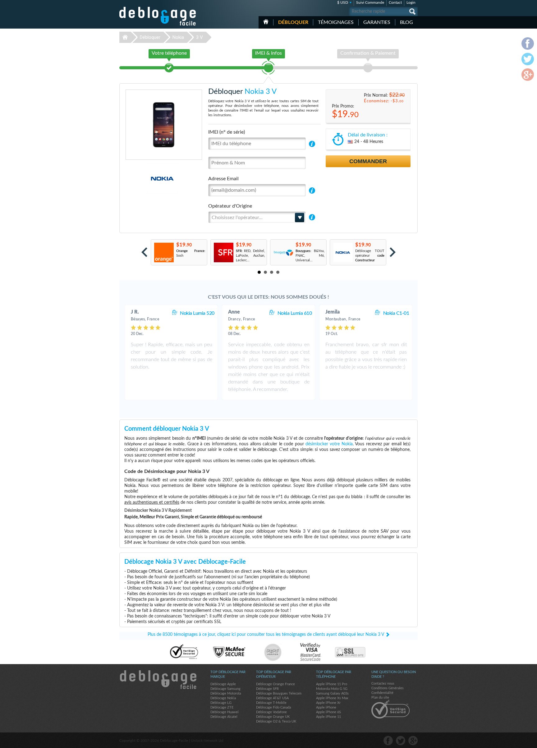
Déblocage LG (221, 702)
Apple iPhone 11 (328, 716)
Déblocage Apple (223, 684)
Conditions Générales (387, 688)
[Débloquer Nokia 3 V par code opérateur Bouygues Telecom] (283, 252)
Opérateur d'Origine (230, 206)
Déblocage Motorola (225, 693)
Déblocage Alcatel (223, 716)
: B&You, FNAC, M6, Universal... (310, 255)
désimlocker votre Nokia (329, 444)
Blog (406, 22)
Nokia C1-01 (396, 313)
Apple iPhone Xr (328, 702)
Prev (144, 252)
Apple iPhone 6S (328, 712)
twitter (400, 740)
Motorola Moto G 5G (331, 689)
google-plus (413, 740)
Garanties (376, 22)
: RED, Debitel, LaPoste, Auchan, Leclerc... (250, 255)
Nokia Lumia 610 (295, 313)
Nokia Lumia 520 (197, 313)
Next (393, 252)
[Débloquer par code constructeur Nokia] (342, 252)
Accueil (265, 21)
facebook (388, 740)
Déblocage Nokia (223, 698)
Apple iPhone (326, 707)
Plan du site (380, 697)
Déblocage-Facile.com (157, 679)
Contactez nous (382, 683)
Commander (368, 161)
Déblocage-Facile (157, 16)
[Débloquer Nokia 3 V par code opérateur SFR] (223, 252)
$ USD (342, 2)
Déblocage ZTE (221, 707)
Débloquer (293, 22)
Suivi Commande (370, 2)
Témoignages (336, 22)
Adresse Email (223, 178)
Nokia (178, 37)
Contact (395, 2)
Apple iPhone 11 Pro (331, 684)
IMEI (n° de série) (226, 132)
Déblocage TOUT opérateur (369, 255)
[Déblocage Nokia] (141, 178)
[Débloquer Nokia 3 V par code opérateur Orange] (163, 252)
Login (410, 2)
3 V (199, 37)
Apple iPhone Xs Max (332, 698)
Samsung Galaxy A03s (332, 693)
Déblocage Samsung (225, 689)
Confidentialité (382, 693)
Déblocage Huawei (224, 712)
